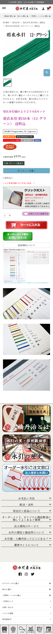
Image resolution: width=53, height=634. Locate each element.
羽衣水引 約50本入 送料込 (34, 22)
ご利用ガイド (7, 601)
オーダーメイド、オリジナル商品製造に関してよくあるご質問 (26, 518)
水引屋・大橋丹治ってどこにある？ (26, 538)
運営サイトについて (26, 545)
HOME (6, 22)
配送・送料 (26, 504)
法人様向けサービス (26, 526)
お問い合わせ (7, 607)
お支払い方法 (26, 498)
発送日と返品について (26, 511)
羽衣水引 (16, 22)
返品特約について (26, 245)
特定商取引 (7, 619)
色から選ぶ (22, 16)
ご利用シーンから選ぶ (39, 16)
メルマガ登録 (7, 613)
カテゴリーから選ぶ (10, 583)
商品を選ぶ (9, 16)
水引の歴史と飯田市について (26, 532)
